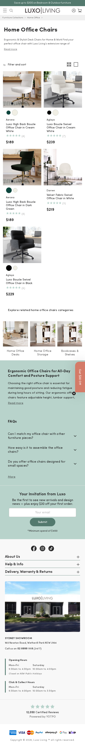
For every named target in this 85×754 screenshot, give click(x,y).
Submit (42, 522)
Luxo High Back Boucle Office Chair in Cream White (21, 128)
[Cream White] (15, 113)
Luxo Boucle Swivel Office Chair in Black (19, 281)
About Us (12, 557)
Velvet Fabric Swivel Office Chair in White (60, 197)
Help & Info (14, 564)
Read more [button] (10, 49)
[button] (5, 10)
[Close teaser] (74, 393)
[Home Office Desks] (15, 333)
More (11, 477)
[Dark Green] (8, 113)
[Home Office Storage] (42, 333)
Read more (15, 403)
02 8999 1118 (25, 648)
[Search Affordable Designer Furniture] (11, 10)
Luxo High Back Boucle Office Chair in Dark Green (21, 206)
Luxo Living (40, 740)
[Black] (49, 113)
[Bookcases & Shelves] (69, 333)
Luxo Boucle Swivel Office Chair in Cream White (61, 128)
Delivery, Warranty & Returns (28, 572)
